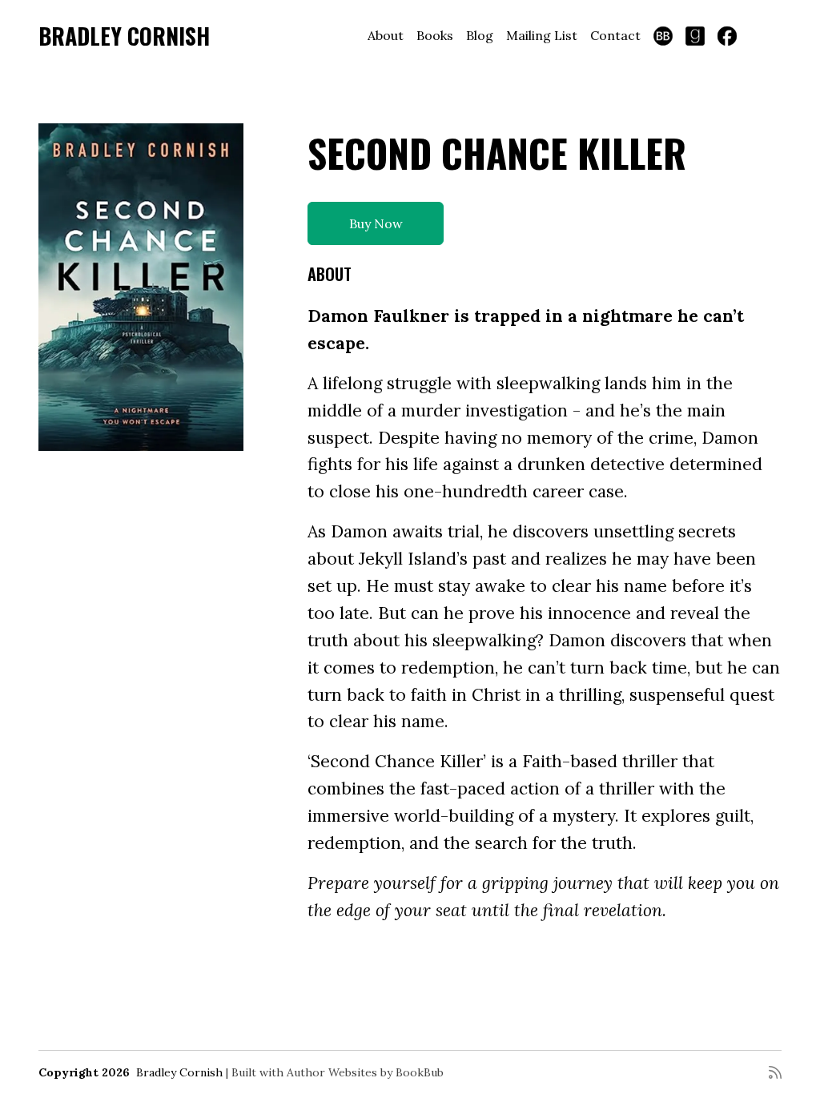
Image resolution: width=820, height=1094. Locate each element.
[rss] (775, 1072)
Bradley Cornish (124, 35)
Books (434, 35)
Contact (615, 35)
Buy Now (376, 223)
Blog (479, 35)
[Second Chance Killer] (140, 287)
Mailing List (541, 35)
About (386, 35)
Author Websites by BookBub (365, 1072)
